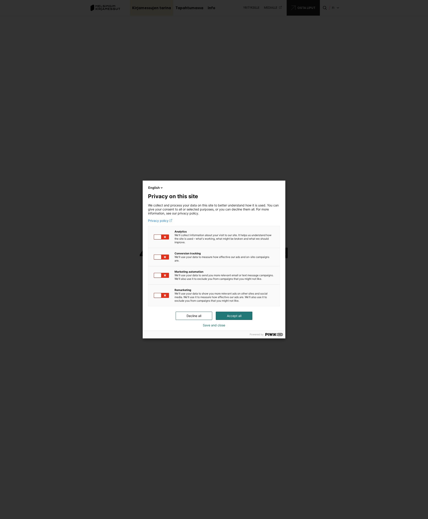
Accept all (234, 316)
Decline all (194, 316)
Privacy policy (158, 220)
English (154, 187)
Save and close (214, 325)
